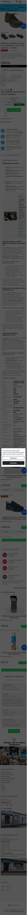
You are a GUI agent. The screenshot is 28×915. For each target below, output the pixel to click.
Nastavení (13, 458)
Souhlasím (13, 463)
